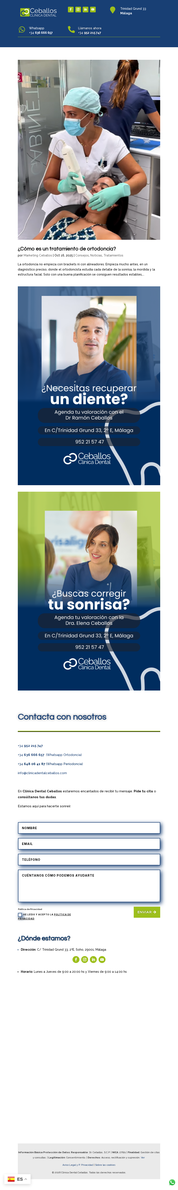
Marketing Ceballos (38, 255)
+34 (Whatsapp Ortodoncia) (50, 755)
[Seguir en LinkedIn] (85, 9)
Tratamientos (113, 255)
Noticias (96, 255)
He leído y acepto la (44, 916)
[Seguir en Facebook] (71, 9)
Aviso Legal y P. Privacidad (78, 1165)
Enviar (145, 912)
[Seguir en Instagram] (78, 9)
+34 (30, 746)
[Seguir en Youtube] (93, 9)
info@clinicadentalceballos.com (42, 773)
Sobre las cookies (105, 1165)
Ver (143, 1157)
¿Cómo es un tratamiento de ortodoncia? (67, 248)
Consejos (82, 255)
